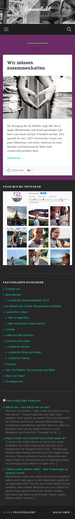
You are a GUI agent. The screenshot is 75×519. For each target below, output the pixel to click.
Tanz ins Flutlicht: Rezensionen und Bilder (30, 370)
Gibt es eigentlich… (19, 317)
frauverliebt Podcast (23, 400)
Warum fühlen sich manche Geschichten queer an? (35, 438)
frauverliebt (37, 8)
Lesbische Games (19, 358)
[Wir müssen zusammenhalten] (37, 97)
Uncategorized (14, 381)
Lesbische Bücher (19, 346)
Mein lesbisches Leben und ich (26, 323)
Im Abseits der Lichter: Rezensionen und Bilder (33, 306)
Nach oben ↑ (62, 512)
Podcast (10, 364)
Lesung (9, 329)
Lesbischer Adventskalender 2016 (28, 300)
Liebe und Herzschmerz (19, 335)
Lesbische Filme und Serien (24, 352)
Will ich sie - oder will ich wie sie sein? (27, 407)
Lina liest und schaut (17, 341)
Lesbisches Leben (16, 312)
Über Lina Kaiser (15, 375)
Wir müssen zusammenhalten (26, 65)
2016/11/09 (17, 170)
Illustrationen (13, 294)
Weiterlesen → (16, 158)
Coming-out (12, 289)
